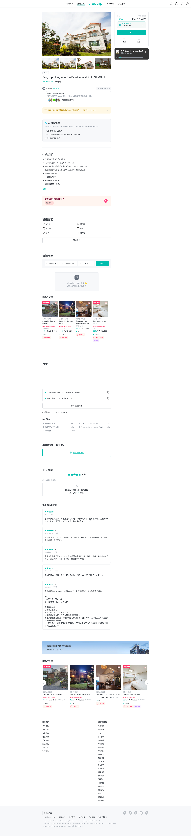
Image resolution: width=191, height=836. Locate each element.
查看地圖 (78, 406)
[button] (76, 110)
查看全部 (76, 240)
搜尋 (102, 263)
